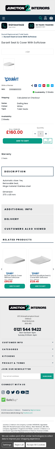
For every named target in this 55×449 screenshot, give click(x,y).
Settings (7, 444)
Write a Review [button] (7, 85)
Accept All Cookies (36, 444)
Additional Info (18, 209)
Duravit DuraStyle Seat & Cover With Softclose (40, 277)
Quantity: (40, 128)
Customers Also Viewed (25, 228)
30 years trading (45, 25)
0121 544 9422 (16, 24)
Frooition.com (28, 413)
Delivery (11, 219)
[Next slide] (53, 269)
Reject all (19, 444)
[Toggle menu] (10, 18)
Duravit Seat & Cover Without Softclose (13, 277)
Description (15, 171)
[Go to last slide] (2, 269)
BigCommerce (35, 410)
